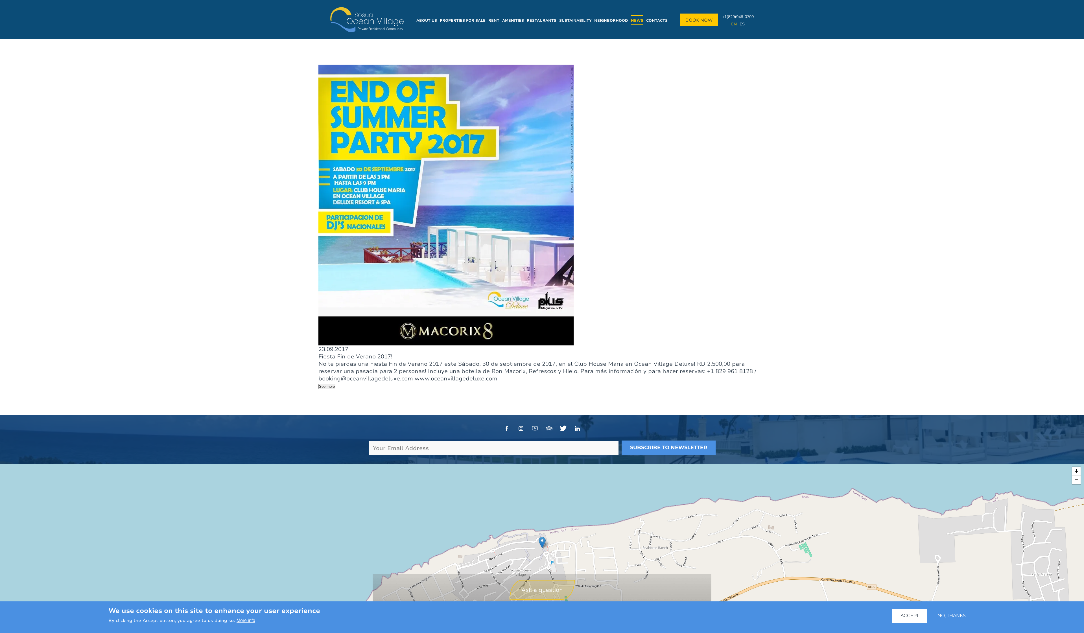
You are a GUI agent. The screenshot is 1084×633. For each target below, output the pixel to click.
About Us (426, 20)
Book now (699, 20)
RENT (493, 20)
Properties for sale (463, 20)
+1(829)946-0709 (738, 16)
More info (246, 620)
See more (327, 386)
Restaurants (541, 20)
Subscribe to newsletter (668, 447)
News (637, 20)
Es (742, 24)
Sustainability (575, 20)
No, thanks (951, 615)
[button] (542, 542)
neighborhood (611, 20)
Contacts (657, 20)
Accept (910, 615)
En (734, 24)
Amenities (513, 20)
